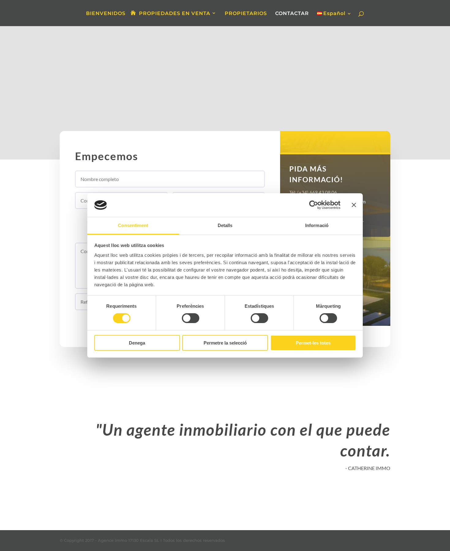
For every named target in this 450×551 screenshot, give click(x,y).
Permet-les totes (313, 342)
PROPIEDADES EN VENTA (174, 13)
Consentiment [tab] (133, 225)
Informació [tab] (316, 225)
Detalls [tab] (225, 225)
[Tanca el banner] (354, 205)
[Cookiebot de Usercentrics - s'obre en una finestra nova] (313, 205)
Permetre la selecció (225, 342)
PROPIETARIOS (246, 13)
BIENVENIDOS (106, 13)
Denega (137, 342)
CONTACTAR (292, 13)
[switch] (190, 318)
